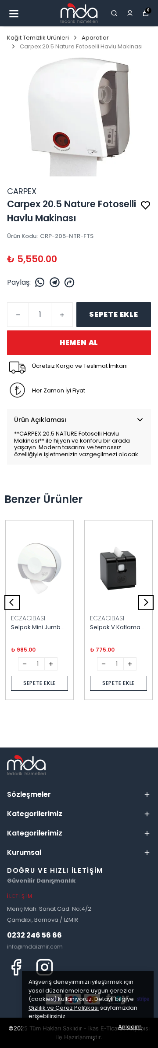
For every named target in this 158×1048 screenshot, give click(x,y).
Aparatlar (95, 37)
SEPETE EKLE (113, 314)
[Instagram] (45, 967)
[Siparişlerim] (129, 13)
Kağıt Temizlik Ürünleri (38, 37)
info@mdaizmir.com (35, 946)
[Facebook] (16, 967)
